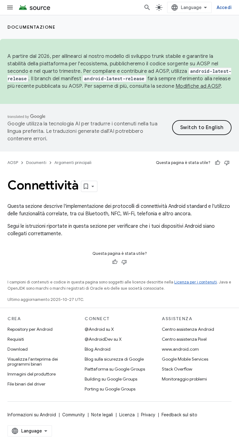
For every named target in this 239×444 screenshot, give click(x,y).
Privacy (148, 414)
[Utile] (217, 162)
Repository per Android (30, 329)
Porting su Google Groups (110, 389)
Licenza (127, 414)
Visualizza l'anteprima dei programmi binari (32, 361)
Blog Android (97, 349)
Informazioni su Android (31, 414)
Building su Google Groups (111, 379)
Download (17, 349)
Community (73, 414)
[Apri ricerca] (147, 7)
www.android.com (180, 349)
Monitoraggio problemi (184, 379)
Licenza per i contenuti (195, 282)
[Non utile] (227, 162)
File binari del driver (26, 384)
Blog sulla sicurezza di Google (114, 359)
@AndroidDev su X (103, 339)
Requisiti (15, 339)
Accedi (224, 7)
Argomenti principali (72, 162)
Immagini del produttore (31, 374)
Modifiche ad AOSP (198, 86)
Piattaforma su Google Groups (115, 369)
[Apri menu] (10, 7)
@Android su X (99, 329)
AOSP (12, 162)
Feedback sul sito (179, 414)
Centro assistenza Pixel (184, 339)
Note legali (102, 414)
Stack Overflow (177, 369)
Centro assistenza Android (188, 329)
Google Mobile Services (185, 359)
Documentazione (31, 27)
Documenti (36, 162)
